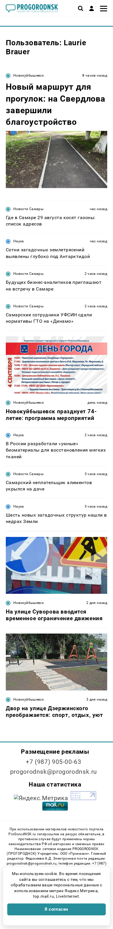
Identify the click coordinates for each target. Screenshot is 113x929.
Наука (18, 241)
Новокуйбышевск (28, 75)
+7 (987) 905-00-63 (53, 761)
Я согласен (56, 909)
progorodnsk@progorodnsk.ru (53, 771)
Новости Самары (28, 209)
